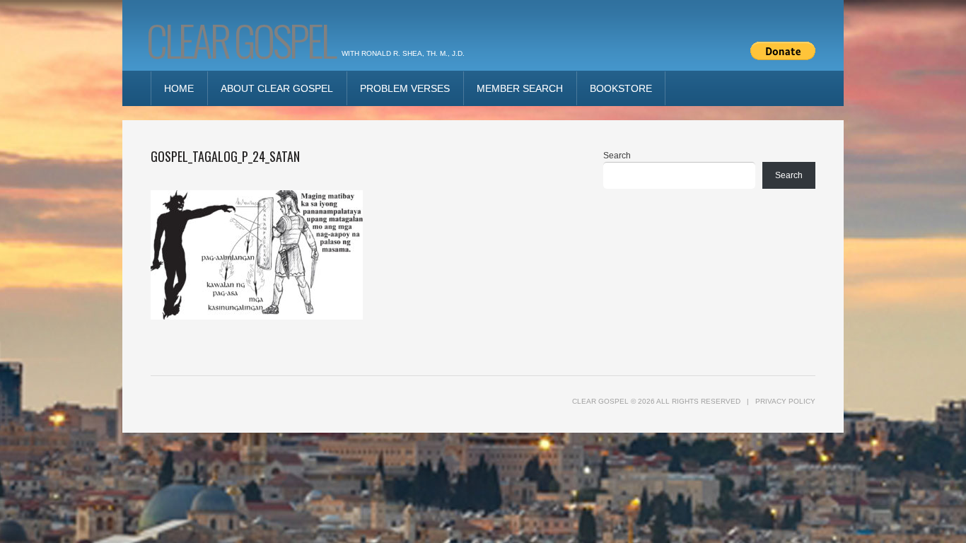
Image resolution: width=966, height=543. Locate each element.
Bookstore (621, 88)
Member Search (520, 88)
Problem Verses (405, 88)
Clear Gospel (240, 39)
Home (179, 88)
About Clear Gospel (277, 88)
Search (617, 155)
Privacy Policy (785, 401)
